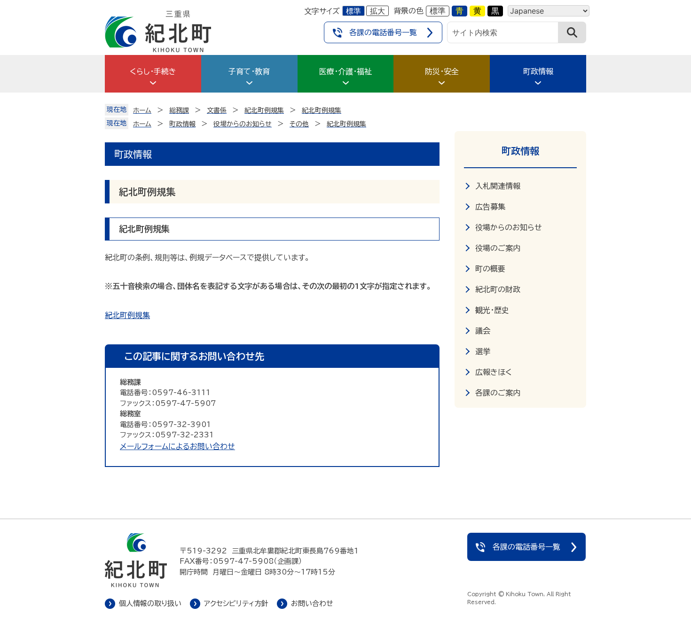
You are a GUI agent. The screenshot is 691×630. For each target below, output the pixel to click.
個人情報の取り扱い (150, 603)
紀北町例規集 (127, 315)
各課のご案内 (497, 393)
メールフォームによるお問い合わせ (177, 446)
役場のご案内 (497, 248)
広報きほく (493, 372)
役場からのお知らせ (508, 227)
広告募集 (490, 206)
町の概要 (490, 268)
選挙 (482, 351)
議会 (482, 330)
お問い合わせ (312, 603)
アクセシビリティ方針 (236, 603)
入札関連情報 (497, 186)
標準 (353, 11)
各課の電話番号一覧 (383, 32)
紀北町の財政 (497, 289)
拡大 (377, 11)
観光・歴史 (492, 310)
